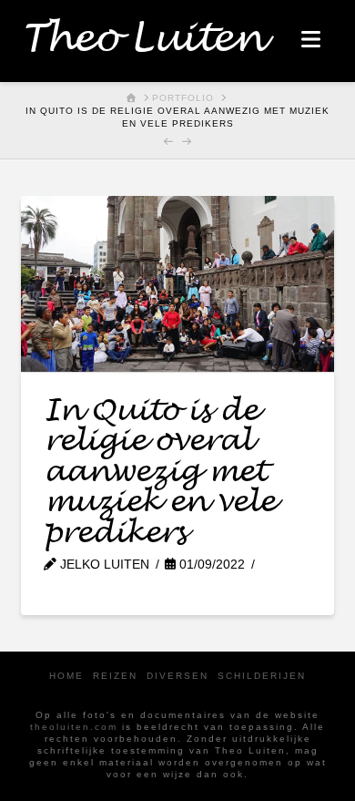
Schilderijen (262, 676)
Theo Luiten (141, 39)
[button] (311, 39)
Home (66, 676)
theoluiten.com (73, 727)
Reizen (115, 676)
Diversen (177, 676)
